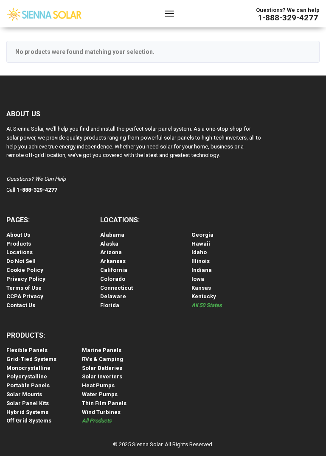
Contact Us (20, 305)
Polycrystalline (26, 376)
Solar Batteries (102, 368)
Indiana (201, 270)
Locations (19, 252)
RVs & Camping (102, 359)
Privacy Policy (25, 279)
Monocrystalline (28, 368)
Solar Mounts (24, 394)
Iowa (197, 279)
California (113, 270)
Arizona (111, 252)
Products (18, 244)
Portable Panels (28, 385)
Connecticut (116, 288)
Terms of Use (24, 288)
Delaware (113, 296)
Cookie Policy (24, 270)
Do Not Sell (21, 261)
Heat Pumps (98, 385)
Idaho (199, 252)
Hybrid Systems (27, 412)
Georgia (202, 235)
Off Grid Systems (28, 420)
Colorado (112, 279)
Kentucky (203, 296)
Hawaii (200, 244)
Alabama (112, 235)
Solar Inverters (102, 376)
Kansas (201, 288)
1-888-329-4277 (288, 17)
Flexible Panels (27, 350)
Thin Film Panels (104, 403)
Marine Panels (101, 350)
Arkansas (113, 261)
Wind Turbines (101, 412)
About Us (18, 235)
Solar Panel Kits (27, 403)
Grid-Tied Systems (31, 359)
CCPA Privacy (24, 296)
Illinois (200, 261)
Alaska (109, 244)
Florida (109, 305)
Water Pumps (100, 394)
